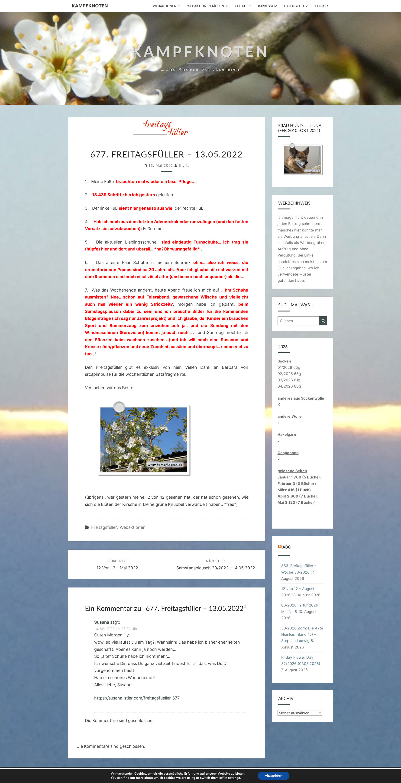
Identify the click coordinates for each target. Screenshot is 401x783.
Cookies (322, 6)
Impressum (267, 6)
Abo (286, 547)
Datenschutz (296, 6)
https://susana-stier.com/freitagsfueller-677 (137, 698)
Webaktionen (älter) (205, 6)
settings (234, 778)
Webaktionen (165, 6)
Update (241, 6)
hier (177, 367)
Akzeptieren (273, 775)
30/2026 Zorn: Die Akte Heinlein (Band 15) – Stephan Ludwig (302, 634)
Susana (101, 622)
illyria (184, 165)
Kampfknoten (90, 6)
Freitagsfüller (104, 527)
